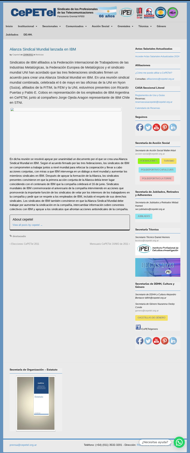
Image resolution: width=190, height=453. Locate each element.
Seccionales (50, 26)
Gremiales (124, 26)
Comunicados (74, 26)
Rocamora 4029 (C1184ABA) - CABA (158, 444)
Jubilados (12, 34)
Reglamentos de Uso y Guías (150, 95)
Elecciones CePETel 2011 (25, 244)
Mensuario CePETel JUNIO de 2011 (109, 244)
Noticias (40, 55)
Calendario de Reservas (147, 108)
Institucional (26, 26)
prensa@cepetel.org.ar (23, 444)
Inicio (9, 26)
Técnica (143, 26)
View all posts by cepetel (28, 225)
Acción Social (100, 26)
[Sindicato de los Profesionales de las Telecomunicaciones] (95, 18)
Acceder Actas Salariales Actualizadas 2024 (157, 56)
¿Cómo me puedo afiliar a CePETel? (153, 73)
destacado (19, 236)
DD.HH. (28, 34)
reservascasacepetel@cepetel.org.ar (153, 102)
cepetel (16, 55)
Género (161, 26)
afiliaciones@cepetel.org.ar (160, 79)
